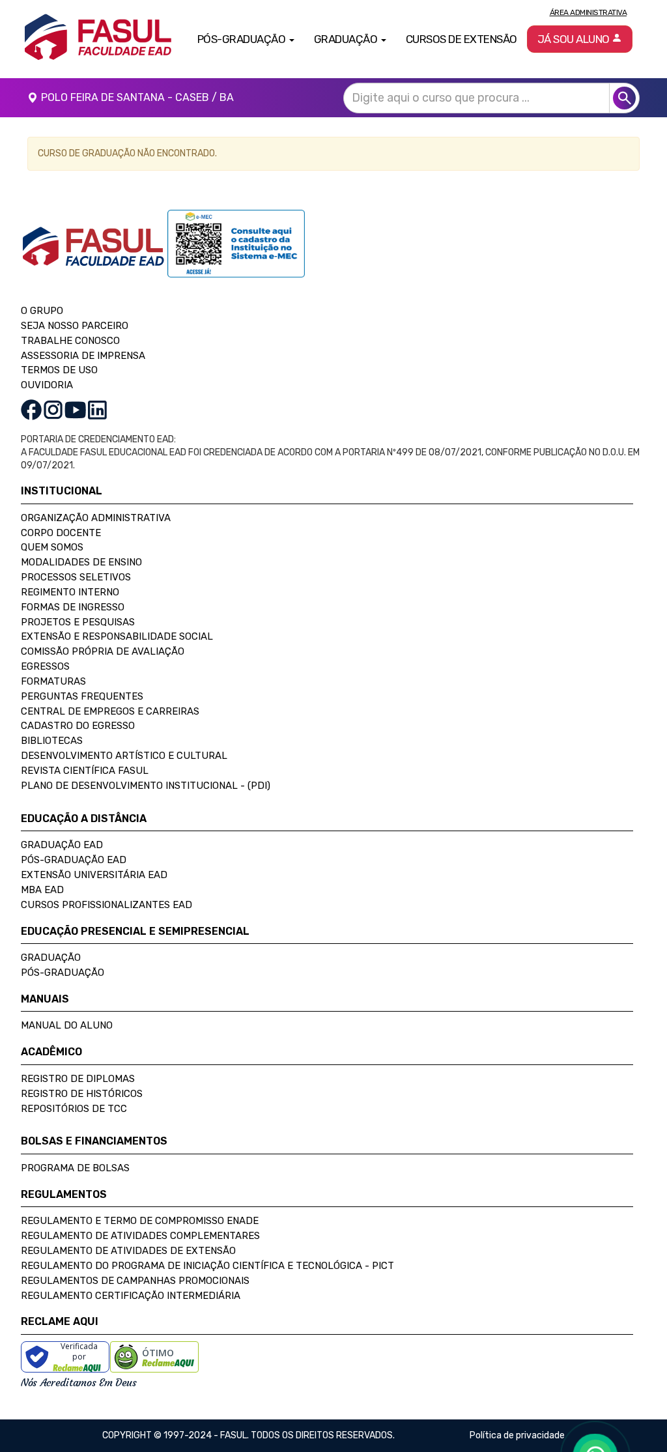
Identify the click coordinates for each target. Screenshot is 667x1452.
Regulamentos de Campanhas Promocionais (135, 1281)
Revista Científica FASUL (85, 770)
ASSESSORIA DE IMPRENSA (83, 356)
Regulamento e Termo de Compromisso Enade (140, 1221)
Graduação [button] (347, 39)
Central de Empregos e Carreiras (110, 711)
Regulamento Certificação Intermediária (130, 1296)
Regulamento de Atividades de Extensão (128, 1251)
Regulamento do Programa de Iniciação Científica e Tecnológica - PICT (207, 1266)
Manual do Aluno (67, 1025)
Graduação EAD (62, 845)
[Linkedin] (97, 409)
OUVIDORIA (47, 385)
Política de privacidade (517, 1435)
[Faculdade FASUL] (94, 256)
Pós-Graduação (62, 972)
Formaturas (53, 681)
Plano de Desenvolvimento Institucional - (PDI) (145, 785)
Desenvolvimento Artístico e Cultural (124, 756)
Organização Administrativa (96, 518)
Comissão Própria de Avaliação (102, 651)
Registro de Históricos (82, 1094)
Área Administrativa (588, 12)
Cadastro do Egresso (78, 726)
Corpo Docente (61, 533)
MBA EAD (42, 890)
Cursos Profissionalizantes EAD (106, 905)
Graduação (51, 957)
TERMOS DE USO (59, 370)
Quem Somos (52, 547)
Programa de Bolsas (75, 1168)
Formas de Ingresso (72, 607)
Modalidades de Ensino (81, 562)
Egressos (45, 666)
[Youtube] (75, 409)
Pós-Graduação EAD (73, 860)
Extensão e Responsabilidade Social (117, 636)
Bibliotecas (52, 741)
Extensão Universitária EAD (94, 875)
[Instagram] (53, 409)
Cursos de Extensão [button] (461, 39)
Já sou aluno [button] (574, 39)
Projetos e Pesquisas (78, 622)
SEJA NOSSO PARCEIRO (74, 326)
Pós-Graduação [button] (242, 39)
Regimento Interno (70, 592)
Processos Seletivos (76, 577)
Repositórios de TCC (74, 1109)
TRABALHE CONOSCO (70, 341)
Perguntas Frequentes (82, 696)
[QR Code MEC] (236, 256)
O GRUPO (42, 311)
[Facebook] (31, 409)
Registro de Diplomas (78, 1079)
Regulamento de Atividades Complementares (140, 1236)
